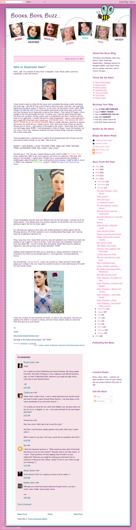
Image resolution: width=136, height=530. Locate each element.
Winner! (100, 222)
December (101, 182)
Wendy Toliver (29, 470)
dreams (41, 345)
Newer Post (22, 514)
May (99, 321)
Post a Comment (24, 504)
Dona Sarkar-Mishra (102, 82)
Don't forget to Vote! (104, 243)
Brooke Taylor (29, 362)
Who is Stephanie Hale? (106, 263)
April (99, 324)
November (101, 185)
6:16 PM (27, 440)
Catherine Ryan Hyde (103, 140)
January (100, 333)
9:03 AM (27, 388)
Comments (100, 401)
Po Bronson (54, 345)
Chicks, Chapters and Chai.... (108, 266)
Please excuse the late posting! (109, 234)
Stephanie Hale (101, 90)
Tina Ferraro (100, 95)
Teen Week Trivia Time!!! (106, 246)
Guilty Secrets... (103, 196)
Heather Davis (29, 483)
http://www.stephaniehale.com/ (26, 336)
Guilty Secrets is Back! (106, 231)
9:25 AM (27, 415)
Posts (98, 397)
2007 (97, 179)
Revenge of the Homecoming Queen (72, 345)
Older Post (78, 514)
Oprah (47, 345)
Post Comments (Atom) (37, 519)
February (101, 330)
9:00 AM (27, 478)
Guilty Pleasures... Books (107, 300)
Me (25, 445)
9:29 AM (27, 498)
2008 (97, 176)
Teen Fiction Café (102, 150)
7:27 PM (27, 466)
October (100, 188)
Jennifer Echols (101, 144)
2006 (97, 336)
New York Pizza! (103, 199)
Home (50, 514)
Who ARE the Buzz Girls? (107, 275)
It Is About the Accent (105, 202)
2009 (97, 173)
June (99, 318)
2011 (97, 167)
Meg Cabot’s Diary (102, 147)
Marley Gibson (100, 88)
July (99, 315)
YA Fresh (98, 153)
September (101, 309)
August (100, 312)
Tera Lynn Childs (101, 93)
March (100, 327)
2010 (97, 169)
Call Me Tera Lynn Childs (106, 254)
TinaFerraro (28, 392)
